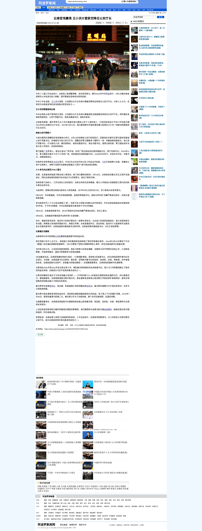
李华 (67, 325)
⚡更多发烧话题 (43, 483)
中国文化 (106, 506)
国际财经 (93, 10)
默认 (126, 23)
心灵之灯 (72, 506)
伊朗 (39, 486)
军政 (58, 10)
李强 (53, 489)
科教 (109, 10)
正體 (124, 1)
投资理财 (134, 506)
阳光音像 (114, 519)
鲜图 (124, 516)
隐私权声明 (134, 525)
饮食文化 (51, 516)
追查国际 (108, 309)
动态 (69, 503)
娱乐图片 (99, 512)
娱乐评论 (86, 512)
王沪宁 (48, 489)
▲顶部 (141, 525)
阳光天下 (100, 519)
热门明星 (65, 512)
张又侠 (111, 486)
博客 (80, 7)
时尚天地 (86, 516)
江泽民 (58, 236)
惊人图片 (47, 519)
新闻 (44, 7)
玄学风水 (86, 506)
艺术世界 (113, 506)
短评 (81, 503)
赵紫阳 (119, 489)
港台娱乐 (72, 512)
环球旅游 (112, 516)
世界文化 (141, 506)
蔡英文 (113, 489)
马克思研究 (78, 519)
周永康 (125, 489)
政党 (77, 503)
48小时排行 (138, 21)
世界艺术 (47, 509)
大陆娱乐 (51, 512)
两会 (108, 94)
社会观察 (65, 516)
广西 (46, 151)
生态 (134, 10)
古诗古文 (127, 506)
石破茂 (58, 489)
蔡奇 (108, 489)
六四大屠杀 (103, 486)
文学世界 (54, 509)
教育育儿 (99, 506)
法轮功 (89, 286)
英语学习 (155, 506)
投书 (89, 503)
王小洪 (54, 102)
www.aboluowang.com (77, 1)
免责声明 (126, 525)
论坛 (74, 7)
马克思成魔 (71, 486)
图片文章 (68, 509)
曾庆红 (52, 286)
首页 (38, 7)
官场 (114, 10)
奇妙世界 (105, 516)
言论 (49, 503)
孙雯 (64, 489)
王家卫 (40, 491)
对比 (93, 503)
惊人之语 (63, 503)
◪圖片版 (158, 13)
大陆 (70, 10)
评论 (49, 7)
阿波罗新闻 (47, 3)
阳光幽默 (93, 519)
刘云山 (97, 489)
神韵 (54, 486)
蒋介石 (77, 489)
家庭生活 (65, 506)
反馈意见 (119, 525)
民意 (101, 503)
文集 (73, 503)
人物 (99, 10)
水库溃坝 (80, 486)
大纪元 (56, 162)
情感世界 (58, 516)
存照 (97, 503)
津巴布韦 (90, 489)
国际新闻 (85, 10)
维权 (124, 10)
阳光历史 (86, 519)
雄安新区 (70, 489)
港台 (138, 10)
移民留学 (79, 516)
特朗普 (123, 486)
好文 (85, 503)
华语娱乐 (58, 512)
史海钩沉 (58, 506)
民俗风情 (119, 516)
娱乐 (68, 7)
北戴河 (83, 489)
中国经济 (77, 10)
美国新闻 (65, 10)
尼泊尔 (46, 491)
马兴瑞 (63, 486)
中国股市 (41, 489)
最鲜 (45, 516)
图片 (150, 10)
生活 (55, 7)
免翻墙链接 (131, 1)
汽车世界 (72, 516)
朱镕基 (44, 486)
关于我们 (112, 525)
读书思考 (148, 506)
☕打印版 (152, 13)
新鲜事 (62, 7)
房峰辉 (103, 489)
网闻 (104, 10)
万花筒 (99, 516)
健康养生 (51, 506)
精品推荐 (93, 512)
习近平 (105, 162)
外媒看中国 (55, 503)
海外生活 (79, 506)
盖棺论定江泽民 (56, 519)
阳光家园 (107, 519)
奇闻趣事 (93, 516)
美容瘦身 (120, 506)
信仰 (143, 10)
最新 (52, 10)
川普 (58, 486)
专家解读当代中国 (68, 519)
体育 (129, 10)
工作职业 (93, 506)
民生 (119, 10)
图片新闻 (128, 500)
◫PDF (164, 13)
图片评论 (107, 503)
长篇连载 (61, 509)
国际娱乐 (79, 512)
